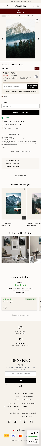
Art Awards (15, 410)
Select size (5, 102)
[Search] (7, 5)
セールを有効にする (32, 86)
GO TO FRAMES (20, 176)
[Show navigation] (3, 5)
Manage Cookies (27, 416)
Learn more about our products (20, 151)
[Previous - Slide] (2, 39)
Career (17, 400)
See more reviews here (20, 315)
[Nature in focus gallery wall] (15, 249)
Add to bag (20, 112)
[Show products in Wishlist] (34, 5)
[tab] (7, 61)
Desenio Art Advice (28, 393)
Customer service (27, 396)
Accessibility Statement (11, 406)
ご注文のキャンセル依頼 (29, 413)
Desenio (26, 440)
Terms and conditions (28, 403)
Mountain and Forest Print (27, 16)
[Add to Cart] (24, 217)
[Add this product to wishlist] (37, 20)
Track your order (27, 400)
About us (16, 393)
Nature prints (12, 16)
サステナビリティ (14, 403)
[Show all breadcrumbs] (4, 16)
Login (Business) (14, 413)
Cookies (24, 406)
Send (20, 380)
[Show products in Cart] (38, 5)
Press (17, 396)
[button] (33, 437)
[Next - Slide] (38, 39)
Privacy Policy (17, 91)
